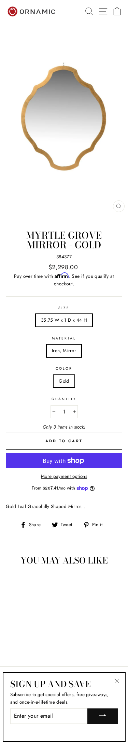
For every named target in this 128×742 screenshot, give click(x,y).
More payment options (64, 476)
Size (64, 307)
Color (64, 368)
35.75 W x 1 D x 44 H (64, 320)
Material (64, 338)
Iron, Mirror (64, 350)
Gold (64, 381)
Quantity (64, 398)
